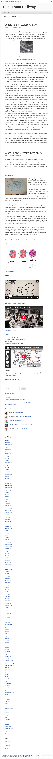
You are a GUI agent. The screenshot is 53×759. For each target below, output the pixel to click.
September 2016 (8, 490)
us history (7, 723)
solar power (7, 714)
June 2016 (7, 496)
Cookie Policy (27, 756)
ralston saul (7, 699)
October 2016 (8, 489)
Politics (6, 694)
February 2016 (8, 503)
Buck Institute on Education (11, 336)
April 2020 (7, 460)
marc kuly (7, 678)
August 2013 (7, 551)
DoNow (6, 636)
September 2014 (8, 528)
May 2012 (7, 573)
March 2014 (7, 539)
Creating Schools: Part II (26, 424)
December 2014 (8, 523)
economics (7, 640)
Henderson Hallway (19, 7)
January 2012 (8, 580)
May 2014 (7, 535)
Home (5, 12)
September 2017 (8, 476)
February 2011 (8, 596)
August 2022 (7, 446)
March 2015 (7, 517)
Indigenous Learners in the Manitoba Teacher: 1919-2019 (17, 402)
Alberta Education (9, 341)
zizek (6, 731)
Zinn (6, 730)
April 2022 (7, 447)
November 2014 (8, 525)
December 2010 (8, 600)
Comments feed (8, 747)
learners (6, 674)
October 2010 (8, 603)
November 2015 (8, 508)
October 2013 (8, 548)
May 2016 (7, 498)
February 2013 (8, 560)
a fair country (7, 617)
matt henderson (8, 683)
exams (6, 645)
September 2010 (8, 605)
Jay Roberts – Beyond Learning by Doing (15, 339)
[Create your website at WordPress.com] (26, 1)
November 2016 (8, 487)
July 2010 (7, 609)
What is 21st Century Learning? (23, 152)
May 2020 (7, 458)
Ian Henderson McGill (9, 665)
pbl (5, 690)
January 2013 (8, 562)
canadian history (8, 624)
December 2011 (8, 582)
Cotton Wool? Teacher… (14, 424)
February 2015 (8, 519)
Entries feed (7, 745)
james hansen (8, 669)
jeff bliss (6, 671)
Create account (8, 741)
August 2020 (7, 455)
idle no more (7, 667)
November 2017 (8, 474)
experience (7, 647)
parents (6, 688)
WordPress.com (8, 748)
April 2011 (7, 593)
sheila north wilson (9, 708)
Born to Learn (8, 303)
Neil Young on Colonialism (25, 416)
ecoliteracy (7, 638)
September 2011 (8, 587)
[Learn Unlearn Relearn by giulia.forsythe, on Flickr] (22, 268)
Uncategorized (11, 144)
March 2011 (7, 594)
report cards (7, 701)
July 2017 (7, 478)
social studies (7, 712)
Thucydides (7, 719)
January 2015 (8, 521)
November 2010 (8, 602)
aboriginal (7, 619)
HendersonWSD (18, 27)
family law (7, 649)
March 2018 (7, 471)
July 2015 (7, 514)
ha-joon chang (8, 656)
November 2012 (8, 566)
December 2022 (8, 444)
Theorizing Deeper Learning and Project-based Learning (17, 399)
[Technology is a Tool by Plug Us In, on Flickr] (10, 330)
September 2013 (8, 550)
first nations (7, 651)
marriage (7, 681)
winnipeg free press (9, 728)
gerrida (6, 654)
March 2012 (7, 576)
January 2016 (8, 505)
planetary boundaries (9, 692)
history (6, 662)
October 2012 (8, 568)
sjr (5, 710)
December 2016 (8, 485)
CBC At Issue (7, 628)
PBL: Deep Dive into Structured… (24, 428)
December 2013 (8, 544)
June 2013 (7, 555)
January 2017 (8, 483)
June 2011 (7, 589)
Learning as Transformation (21, 24)
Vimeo (24, 303)
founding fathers (8, 653)
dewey (6, 633)
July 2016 (7, 494)
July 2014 (7, 532)
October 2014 (8, 526)
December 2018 (8, 464)
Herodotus (7, 658)
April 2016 (7, 499)
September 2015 (8, 512)
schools (6, 703)
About (9, 12)
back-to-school (8, 622)
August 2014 (7, 530)
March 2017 (7, 481)
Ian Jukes (7, 334)
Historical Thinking (9, 660)
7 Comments (16, 379)
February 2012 (8, 578)
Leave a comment (17, 144)
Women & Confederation (18, 412)
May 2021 (7, 451)
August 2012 (7, 571)
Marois (6, 680)
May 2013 (7, 557)
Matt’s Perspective (9, 271)
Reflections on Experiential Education (13, 401)
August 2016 (7, 492)
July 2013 (7, 553)
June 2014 (7, 533)
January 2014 (8, 542)
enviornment (7, 644)
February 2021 (8, 453)
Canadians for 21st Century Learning (14, 343)
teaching (6, 715)
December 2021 (8, 449)
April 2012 (7, 575)
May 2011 (7, 591)
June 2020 (7, 456)
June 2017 (7, 480)
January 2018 (8, 473)
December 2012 (8, 564)
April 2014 (7, 537)
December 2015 (8, 507)
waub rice (7, 724)
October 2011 (8, 585)
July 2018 (7, 467)
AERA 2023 (7, 397)
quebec (6, 697)
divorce (6, 635)
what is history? (8, 726)
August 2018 (7, 465)
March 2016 (7, 501)
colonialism (7, 629)
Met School (7, 685)
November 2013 (8, 546)
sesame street (8, 706)
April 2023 (7, 440)
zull (5, 733)
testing (6, 717)
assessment (7, 620)
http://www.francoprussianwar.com (28, 59)
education (7, 642)
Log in (6, 743)
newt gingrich (7, 687)
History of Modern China (10, 663)
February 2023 (8, 442)
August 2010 (7, 607)
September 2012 (8, 569)
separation (7, 705)
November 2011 (8, 584)
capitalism (7, 626)
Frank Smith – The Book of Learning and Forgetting (17, 337)
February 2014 (8, 541)
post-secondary (8, 696)
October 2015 (8, 510)
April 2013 (7, 559)
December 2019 (8, 462)
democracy (7, 631)
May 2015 (7, 516)
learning (6, 676)
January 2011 (8, 598)
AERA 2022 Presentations (10, 404)
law (5, 672)
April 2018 (7, 469)
